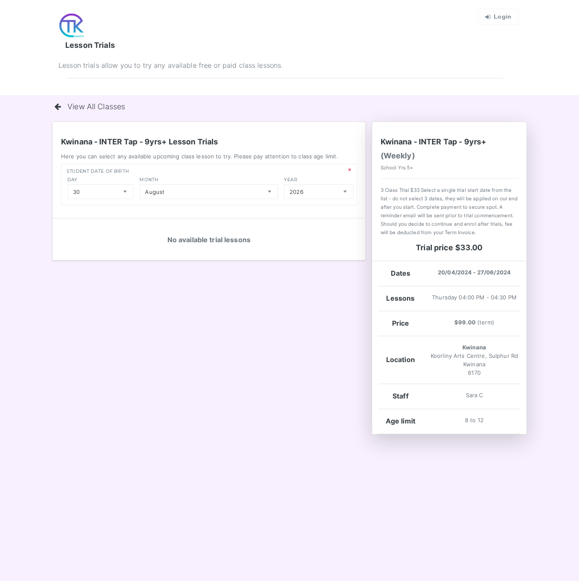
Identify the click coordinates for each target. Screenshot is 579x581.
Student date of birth (98, 171)
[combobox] (100, 191)
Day (72, 180)
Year (291, 180)
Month (148, 180)
